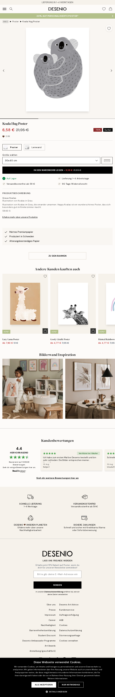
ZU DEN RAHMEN (57, 255)
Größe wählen (9, 155)
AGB (61, 620)
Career (52, 620)
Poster (15, 21)
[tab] (19, 117)
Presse (52, 610)
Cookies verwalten (68, 640)
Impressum (50, 615)
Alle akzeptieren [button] (44, 684)
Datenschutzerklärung (53, 592)
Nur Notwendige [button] (71, 684)
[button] (107, 160)
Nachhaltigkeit (48, 625)
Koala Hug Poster (31, 21)
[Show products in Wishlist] (104, 9)
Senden (57, 585)
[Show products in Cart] (110, 9)
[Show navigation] (4, 9)
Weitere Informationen (57, 678)
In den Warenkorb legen (57, 170)
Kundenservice (66, 610)
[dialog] (57, 677)
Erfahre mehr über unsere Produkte (20, 217)
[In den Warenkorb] (45, 331)
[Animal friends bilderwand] (32, 389)
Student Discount (47, 635)
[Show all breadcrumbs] (5, 21)
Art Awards (50, 646)
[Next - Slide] (111, 70)
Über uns (51, 604)
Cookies (63, 625)
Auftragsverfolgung (69, 615)
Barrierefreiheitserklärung (42, 630)
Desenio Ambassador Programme (39, 640)
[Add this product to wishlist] (109, 28)
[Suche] (11, 9)
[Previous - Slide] (3, 70)
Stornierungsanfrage (69, 635)
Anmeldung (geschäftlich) (43, 651)
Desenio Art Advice (68, 604)
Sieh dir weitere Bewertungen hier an (57, 478)
